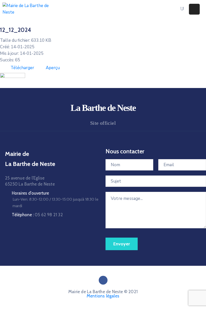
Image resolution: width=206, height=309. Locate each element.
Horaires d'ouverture (30, 193)
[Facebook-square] (103, 280)
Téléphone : (37, 214)
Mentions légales (103, 295)
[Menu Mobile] (194, 9)
